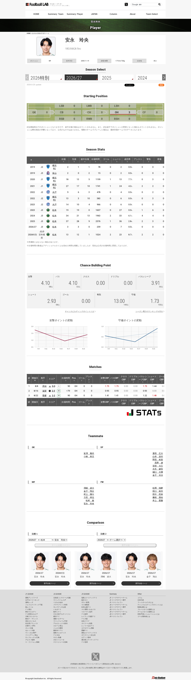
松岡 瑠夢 (158, 488)
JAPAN (94, 14)
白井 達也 (158, 456)
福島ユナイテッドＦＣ (89, 598)
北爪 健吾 (158, 469)
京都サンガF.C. (30, 626)
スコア (52, 379)
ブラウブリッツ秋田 (60, 605)
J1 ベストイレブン (116, 602)
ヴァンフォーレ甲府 (60, 621)
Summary (113, 594)
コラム (140, 598)
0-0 (53, 386)
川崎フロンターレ (31, 616)
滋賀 (44, 391)
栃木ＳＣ (84, 600)
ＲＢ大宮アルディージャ (62, 614)
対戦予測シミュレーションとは (148, 614)
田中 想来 (158, 494)
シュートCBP (152, 378)
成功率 (127, 159)
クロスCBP (124, 378)
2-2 (53, 395)
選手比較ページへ (130, 545)
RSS (161, 85)
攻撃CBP (105, 378)
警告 (149, 159)
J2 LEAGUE (57, 594)
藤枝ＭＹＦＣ (58, 630)
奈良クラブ (85, 621)
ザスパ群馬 (85, 602)
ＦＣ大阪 (84, 619)
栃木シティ (57, 612)
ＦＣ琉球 (84, 642)
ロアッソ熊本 (86, 637)
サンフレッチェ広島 (32, 637)
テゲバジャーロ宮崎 (60, 642)
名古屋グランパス (31, 623)
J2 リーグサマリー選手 (118, 607)
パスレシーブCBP (143, 378)
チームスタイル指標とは (146, 612)
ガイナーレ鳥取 (86, 623)
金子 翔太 (89, 491)
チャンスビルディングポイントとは (79, 311)
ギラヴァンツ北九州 (88, 635)
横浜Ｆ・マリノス (31, 619)
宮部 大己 (158, 466)
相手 (43, 378)
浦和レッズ (29, 602)
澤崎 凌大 (89, 488)
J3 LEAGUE (85, 594)
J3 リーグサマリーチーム (118, 612)
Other (140, 594)
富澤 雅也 (89, 453)
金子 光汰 (158, 475)
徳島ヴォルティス (59, 633)
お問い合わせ (115, 664)
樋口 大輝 (158, 472)
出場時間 (95, 159)
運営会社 (106, 664)
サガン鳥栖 (57, 637)
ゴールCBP (162, 378)
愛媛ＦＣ (84, 630)
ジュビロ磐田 (58, 628)
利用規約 (74, 664)
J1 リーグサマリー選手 (118, 600)
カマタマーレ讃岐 (87, 628)
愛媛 (44, 395)
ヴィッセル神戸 (30, 633)
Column (113, 14)
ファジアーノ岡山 (31, 635)
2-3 (53, 391)
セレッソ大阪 (30, 630)
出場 (63, 159)
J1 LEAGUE (29, 594)
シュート (117, 159)
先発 (74, 159)
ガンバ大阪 (29, 628)
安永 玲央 (89, 503)
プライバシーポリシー (94, 664)
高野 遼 (159, 463)
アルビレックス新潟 (60, 623)
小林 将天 (89, 456)
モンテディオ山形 (59, 607)
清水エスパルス (30, 621)
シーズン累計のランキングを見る (149, 311)
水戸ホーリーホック (32, 600)
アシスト (138, 159)
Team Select (152, 14)
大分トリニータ (58, 640)
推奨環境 (82, 664)
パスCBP (114, 378)
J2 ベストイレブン (116, 609)
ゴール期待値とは (144, 616)
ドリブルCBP (133, 378)
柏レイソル (29, 607)
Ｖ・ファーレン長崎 (32, 642)
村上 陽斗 (89, 494)
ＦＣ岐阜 (84, 614)
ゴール (106, 159)
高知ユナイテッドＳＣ (89, 633)
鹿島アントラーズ (31, 598)
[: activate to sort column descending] (31, 160)
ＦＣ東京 (28, 609)
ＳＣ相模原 (85, 605)
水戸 (54, 192)
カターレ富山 (58, 626)
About (132, 14)
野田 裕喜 (158, 459)
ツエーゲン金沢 (86, 612)
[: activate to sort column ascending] (38, 160)
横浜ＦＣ (56, 616)
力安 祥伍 (89, 497)
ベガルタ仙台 (58, 602)
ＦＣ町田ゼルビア (31, 614)
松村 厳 (90, 500)
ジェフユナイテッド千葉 (33, 605)
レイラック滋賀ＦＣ (88, 616)
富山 (54, 173)
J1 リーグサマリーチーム (118, 598)
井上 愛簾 (158, 500)
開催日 (35, 378)
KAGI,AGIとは (142, 607)
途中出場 (85, 159)
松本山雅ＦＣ (86, 607)
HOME (36, 14)
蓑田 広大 (158, 453)
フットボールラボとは (145, 602)
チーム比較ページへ (61, 545)
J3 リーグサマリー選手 (118, 614)
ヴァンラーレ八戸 (59, 600)
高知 (44, 386)
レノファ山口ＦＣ (87, 626)
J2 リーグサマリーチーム (118, 605)
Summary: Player (75, 14)
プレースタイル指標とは (146, 609)
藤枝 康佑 (158, 497)
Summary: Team (55, 14)
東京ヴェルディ (30, 612)
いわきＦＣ (57, 609)
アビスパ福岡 (30, 640)
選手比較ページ (50, 583)
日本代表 (141, 600)
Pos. (74, 378)
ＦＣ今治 (56, 635)
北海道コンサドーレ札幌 (62, 598)
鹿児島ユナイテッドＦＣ (90, 640)
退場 (159, 159)
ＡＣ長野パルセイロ (88, 609)
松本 (54, 210)
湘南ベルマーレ (58, 619)
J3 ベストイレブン (116, 616)
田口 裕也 (158, 491)
